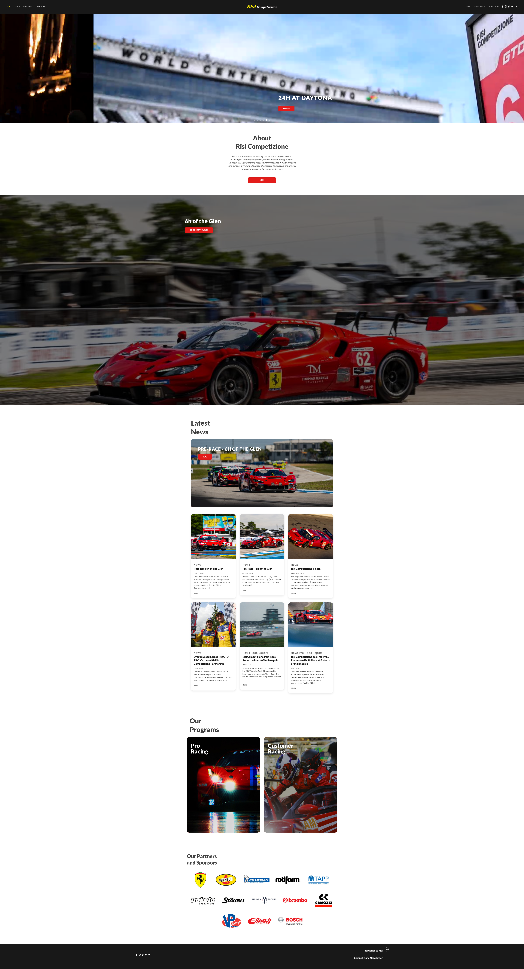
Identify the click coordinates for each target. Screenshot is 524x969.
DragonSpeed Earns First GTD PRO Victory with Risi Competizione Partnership (211, 660)
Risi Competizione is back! (306, 568)
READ (196, 593)
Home (9, 7)
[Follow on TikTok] (509, 7)
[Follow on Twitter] (512, 7)
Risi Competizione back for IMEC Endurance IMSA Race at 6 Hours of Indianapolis (310, 660)
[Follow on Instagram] (506, 7)
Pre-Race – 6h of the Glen (257, 568)
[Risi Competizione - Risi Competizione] (262, 7)
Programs (27, 7)
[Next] (510, 68)
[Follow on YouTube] (516, 7)
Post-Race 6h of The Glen (208, 568)
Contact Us (494, 7)
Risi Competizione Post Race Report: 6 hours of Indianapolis (260, 658)
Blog (469, 7)
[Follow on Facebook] (502, 7)
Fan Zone (41, 7)
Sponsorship (480, 7)
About (17, 7)
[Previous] (13, 68)
